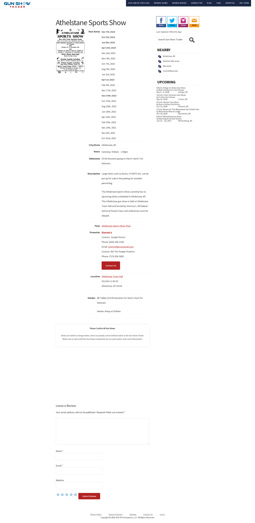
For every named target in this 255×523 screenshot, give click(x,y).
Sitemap (132, 514)
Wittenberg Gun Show (172, 116)
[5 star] (76, 494)
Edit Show (244, 3)
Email (59, 465)
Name (59, 451)
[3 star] (67, 494)
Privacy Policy (95, 514)
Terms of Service (115, 514)
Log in (162, 514)
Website (60, 480)
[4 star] (72, 494)
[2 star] (63, 494)
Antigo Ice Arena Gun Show (174, 88)
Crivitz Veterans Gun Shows (174, 95)
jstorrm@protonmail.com (121, 246)
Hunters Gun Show (171, 102)
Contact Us (111, 265)
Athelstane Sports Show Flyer (116, 225)
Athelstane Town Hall (112, 276)
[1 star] (58, 494)
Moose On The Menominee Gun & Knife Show (182, 109)
